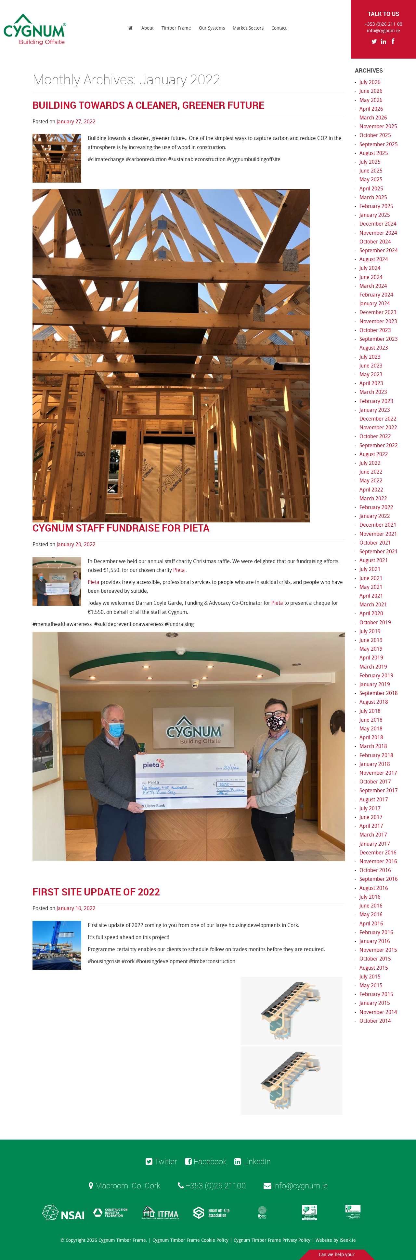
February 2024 (376, 295)
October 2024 (375, 242)
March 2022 (373, 498)
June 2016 (371, 906)
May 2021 (371, 587)
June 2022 (371, 472)
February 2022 (376, 507)
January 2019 (374, 684)
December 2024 (377, 224)
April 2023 (371, 383)
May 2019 (371, 649)
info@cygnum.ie (383, 31)
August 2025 (373, 153)
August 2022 (373, 454)
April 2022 (371, 490)
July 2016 (370, 897)
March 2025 (373, 197)
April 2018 (371, 737)
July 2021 (370, 569)
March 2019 (373, 667)
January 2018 (374, 764)
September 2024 (378, 250)
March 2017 (373, 835)
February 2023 (376, 401)
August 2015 (373, 968)
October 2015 (375, 959)
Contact (279, 28)
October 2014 (375, 1021)
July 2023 (370, 357)
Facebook (209, 1161)
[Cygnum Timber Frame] (35, 29)
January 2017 (374, 844)
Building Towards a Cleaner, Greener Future (148, 105)
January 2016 (374, 941)
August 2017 (373, 799)
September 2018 (378, 693)
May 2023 (371, 374)
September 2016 (378, 879)
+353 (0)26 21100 (215, 1185)
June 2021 (371, 578)
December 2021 (377, 525)
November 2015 (378, 950)
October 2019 (375, 622)
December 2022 (377, 419)
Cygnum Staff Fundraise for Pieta (120, 527)
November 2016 (378, 861)
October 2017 (375, 782)
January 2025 (374, 215)
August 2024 (373, 259)
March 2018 (373, 746)
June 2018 (371, 720)
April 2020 (371, 613)
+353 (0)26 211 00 (383, 24)
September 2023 (378, 339)
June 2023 (371, 366)
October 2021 (375, 543)
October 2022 (375, 436)
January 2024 (374, 303)
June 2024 (371, 277)
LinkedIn (256, 1161)
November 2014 (378, 1012)
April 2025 (371, 189)
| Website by (334, 1240)
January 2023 (374, 410)
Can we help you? (337, 1254)
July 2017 (370, 808)
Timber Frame (176, 28)
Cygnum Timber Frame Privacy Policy (272, 1240)
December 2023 (377, 312)
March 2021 (373, 605)
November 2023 (378, 321)
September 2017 (378, 790)
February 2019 (376, 675)
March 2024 (373, 286)
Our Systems (212, 28)
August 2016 (373, 888)
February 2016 (376, 932)
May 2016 (371, 914)
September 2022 (378, 445)
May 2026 (371, 100)
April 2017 (371, 826)
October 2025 (375, 135)
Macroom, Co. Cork (126, 1185)
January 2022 (374, 516)
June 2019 (371, 640)
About (147, 28)
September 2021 (378, 551)
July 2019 (370, 631)
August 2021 (373, 560)
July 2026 (370, 82)
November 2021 (378, 534)
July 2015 (370, 977)
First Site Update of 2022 (96, 891)
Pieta (179, 570)
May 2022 (371, 481)
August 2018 (373, 702)
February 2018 (376, 755)
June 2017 (371, 817)
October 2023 (375, 330)
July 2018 (370, 711)
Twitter (164, 1161)
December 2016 (377, 853)
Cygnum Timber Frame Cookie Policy (190, 1240)
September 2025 (378, 144)
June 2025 (371, 171)
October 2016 (375, 870)
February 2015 (376, 994)
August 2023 (373, 348)
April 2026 (371, 109)
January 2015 (374, 1003)
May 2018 (371, 729)
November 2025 (378, 126)
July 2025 (370, 162)
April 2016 (371, 924)
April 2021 (371, 596)
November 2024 (378, 233)
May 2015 (371, 985)
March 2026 (373, 118)
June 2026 (371, 91)
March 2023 (373, 392)
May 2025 (371, 179)
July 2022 (370, 463)
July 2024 (370, 268)
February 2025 (376, 206)
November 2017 (378, 773)
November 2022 (378, 427)
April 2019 (371, 658)
